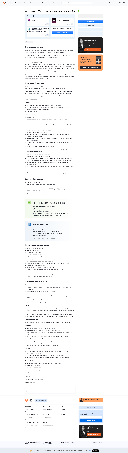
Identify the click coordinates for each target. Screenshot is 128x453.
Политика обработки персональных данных (33, 443)
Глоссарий (45, 428)
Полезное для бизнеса (48, 425)
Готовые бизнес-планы (30, 428)
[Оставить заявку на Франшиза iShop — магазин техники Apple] (47, 24)
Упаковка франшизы (47, 409)
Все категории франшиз (30, 412)
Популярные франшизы (90, 29)
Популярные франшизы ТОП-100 (32, 414)
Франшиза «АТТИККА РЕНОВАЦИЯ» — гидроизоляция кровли (40, 29)
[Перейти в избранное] (114, 3)
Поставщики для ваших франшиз (32, 422)
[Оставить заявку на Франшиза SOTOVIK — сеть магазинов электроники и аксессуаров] (72, 24)
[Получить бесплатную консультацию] (91, 402)
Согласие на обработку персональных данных (48, 443)
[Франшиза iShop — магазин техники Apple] (29, 20)
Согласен (95, 450)
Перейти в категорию (62, 32)
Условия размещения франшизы (50, 412)
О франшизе (29, 41)
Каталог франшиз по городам (31, 425)
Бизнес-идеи (46, 420)
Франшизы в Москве (29, 420)
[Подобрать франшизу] (90, 45)
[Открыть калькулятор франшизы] (90, 63)
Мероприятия (46, 414)
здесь (90, 450)
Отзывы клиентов (65, 412)
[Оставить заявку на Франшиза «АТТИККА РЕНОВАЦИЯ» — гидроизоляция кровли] (47, 35)
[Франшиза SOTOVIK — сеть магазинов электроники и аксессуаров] (54, 20)
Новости (45, 422)
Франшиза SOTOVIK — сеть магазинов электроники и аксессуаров (65, 19)
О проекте (63, 409)
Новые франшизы (90, 25)
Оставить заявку (90, 21)
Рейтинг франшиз (29, 417)
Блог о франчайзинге (47, 417)
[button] (111, 3)
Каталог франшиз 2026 (30, 409)
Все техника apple (90, 33)
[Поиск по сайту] (90, 3)
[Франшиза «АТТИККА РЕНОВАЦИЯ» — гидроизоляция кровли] (29, 30)
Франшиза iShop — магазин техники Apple (40, 19)
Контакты (63, 414)
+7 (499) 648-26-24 (120, 3)
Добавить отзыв (30, 382)
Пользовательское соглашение (67, 442)
